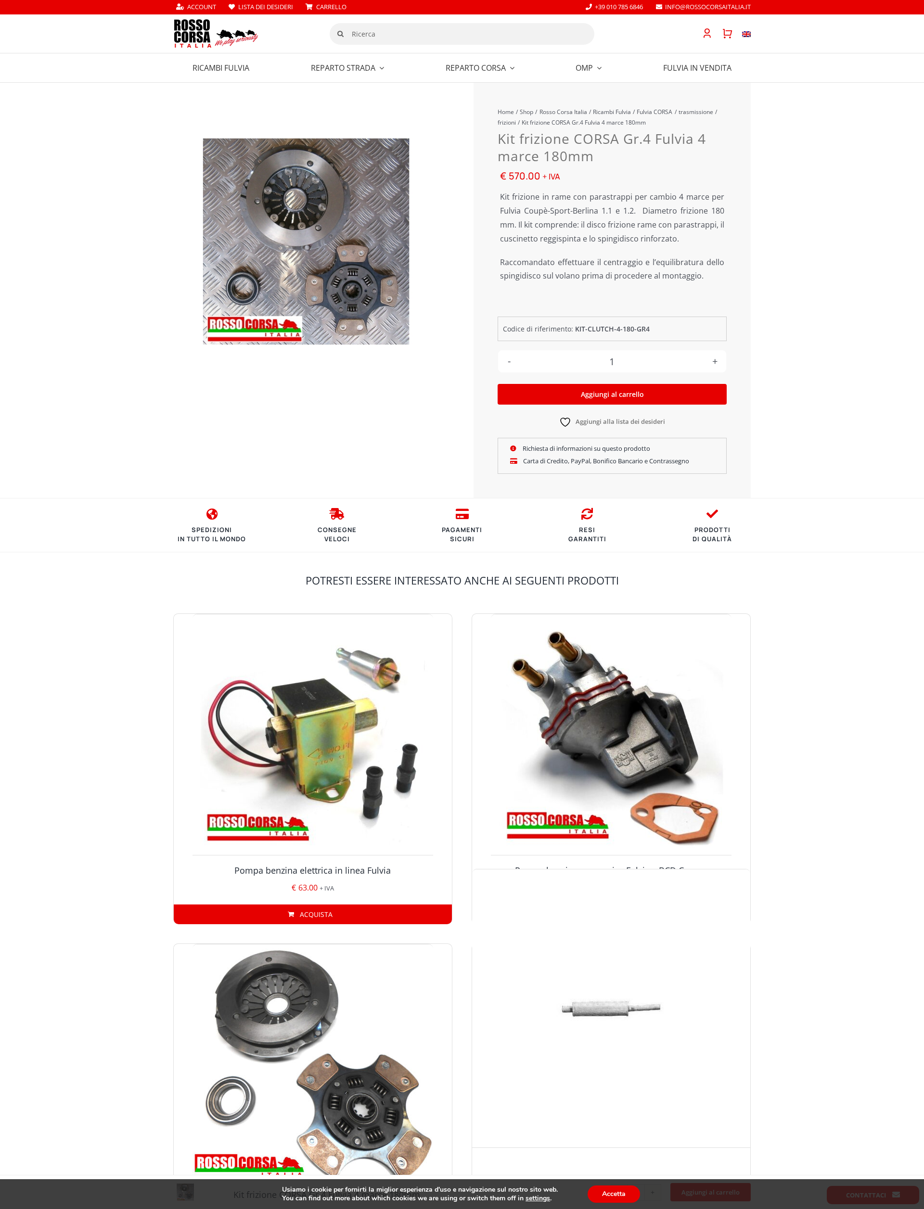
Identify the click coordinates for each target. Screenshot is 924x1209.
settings (538, 1198)
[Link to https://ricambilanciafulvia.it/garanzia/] (712, 514)
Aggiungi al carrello (612, 394)
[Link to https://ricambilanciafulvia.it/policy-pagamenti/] (462, 514)
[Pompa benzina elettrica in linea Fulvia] (313, 734)
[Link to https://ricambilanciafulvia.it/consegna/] (212, 514)
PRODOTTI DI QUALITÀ (712, 534)
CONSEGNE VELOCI (337, 534)
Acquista (316, 914)
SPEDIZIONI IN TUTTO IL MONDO (212, 534)
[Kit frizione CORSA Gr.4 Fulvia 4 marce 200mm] (313, 1064)
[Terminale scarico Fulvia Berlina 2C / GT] (611, 1008)
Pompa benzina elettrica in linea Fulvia (312, 870)
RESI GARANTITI (587, 534)
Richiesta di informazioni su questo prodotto (585, 448)
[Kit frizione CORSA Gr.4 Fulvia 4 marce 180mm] (306, 241)
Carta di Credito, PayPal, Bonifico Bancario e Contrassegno (605, 461)
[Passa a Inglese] (741, 33)
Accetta (614, 1193)
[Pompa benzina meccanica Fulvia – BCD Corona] (611, 734)
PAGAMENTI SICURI (462, 534)
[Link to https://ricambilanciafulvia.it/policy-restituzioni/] (587, 514)
